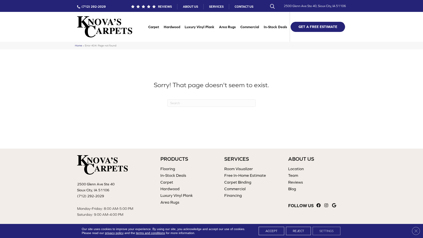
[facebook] (318, 205)
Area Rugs (227, 27)
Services (216, 6)
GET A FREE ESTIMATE (318, 27)
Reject (298, 231)
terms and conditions (150, 233)
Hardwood (172, 27)
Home (78, 45)
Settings (326, 231)
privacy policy (114, 233)
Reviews (165, 6)
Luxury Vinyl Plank (199, 27)
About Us (190, 6)
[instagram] (326, 205)
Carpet (153, 27)
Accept (271, 231)
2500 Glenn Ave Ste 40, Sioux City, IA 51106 (315, 6)
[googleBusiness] (334, 205)
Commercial (249, 27)
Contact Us (244, 6)
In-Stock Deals (275, 27)
